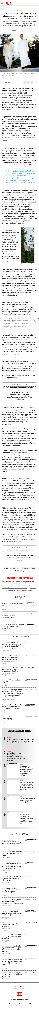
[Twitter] (37, 70)
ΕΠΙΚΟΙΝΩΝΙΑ (19, 989)
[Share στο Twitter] (36, 321)
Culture (8, 7)
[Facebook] (34, 70)
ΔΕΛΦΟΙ (32, 568)
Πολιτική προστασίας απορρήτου (24, 1003)
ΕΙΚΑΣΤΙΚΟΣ (24, 568)
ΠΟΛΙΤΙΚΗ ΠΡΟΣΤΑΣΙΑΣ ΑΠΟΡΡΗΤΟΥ (24, 590)
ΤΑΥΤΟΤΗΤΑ (19, 986)
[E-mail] (31, 82)
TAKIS (17, 571)
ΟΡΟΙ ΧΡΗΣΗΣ (9, 590)
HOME (3, 7)
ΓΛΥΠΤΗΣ (16, 568)
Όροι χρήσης (9, 1003)
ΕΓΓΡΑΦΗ (32, 587)
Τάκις (22, 571)
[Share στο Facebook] (33, 321)
